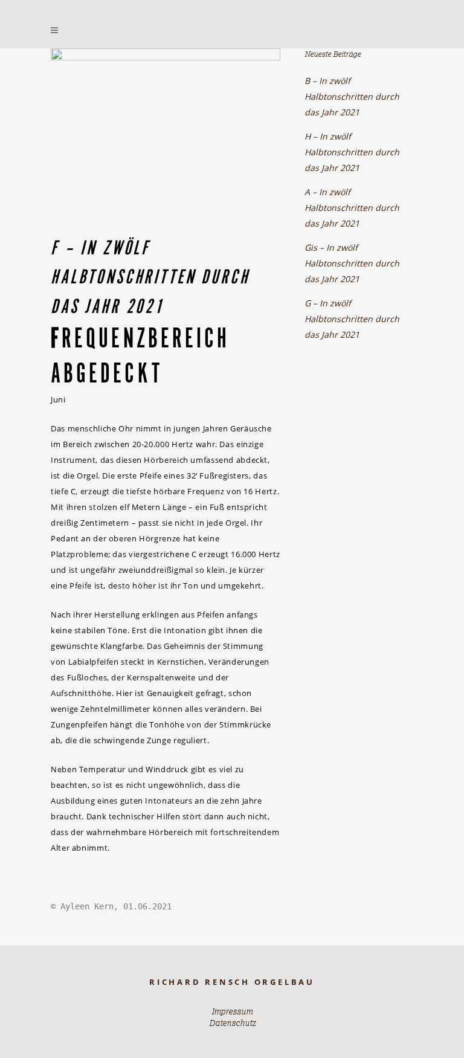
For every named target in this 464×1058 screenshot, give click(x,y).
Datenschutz (232, 1023)
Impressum (232, 1011)
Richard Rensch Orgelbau (232, 982)
